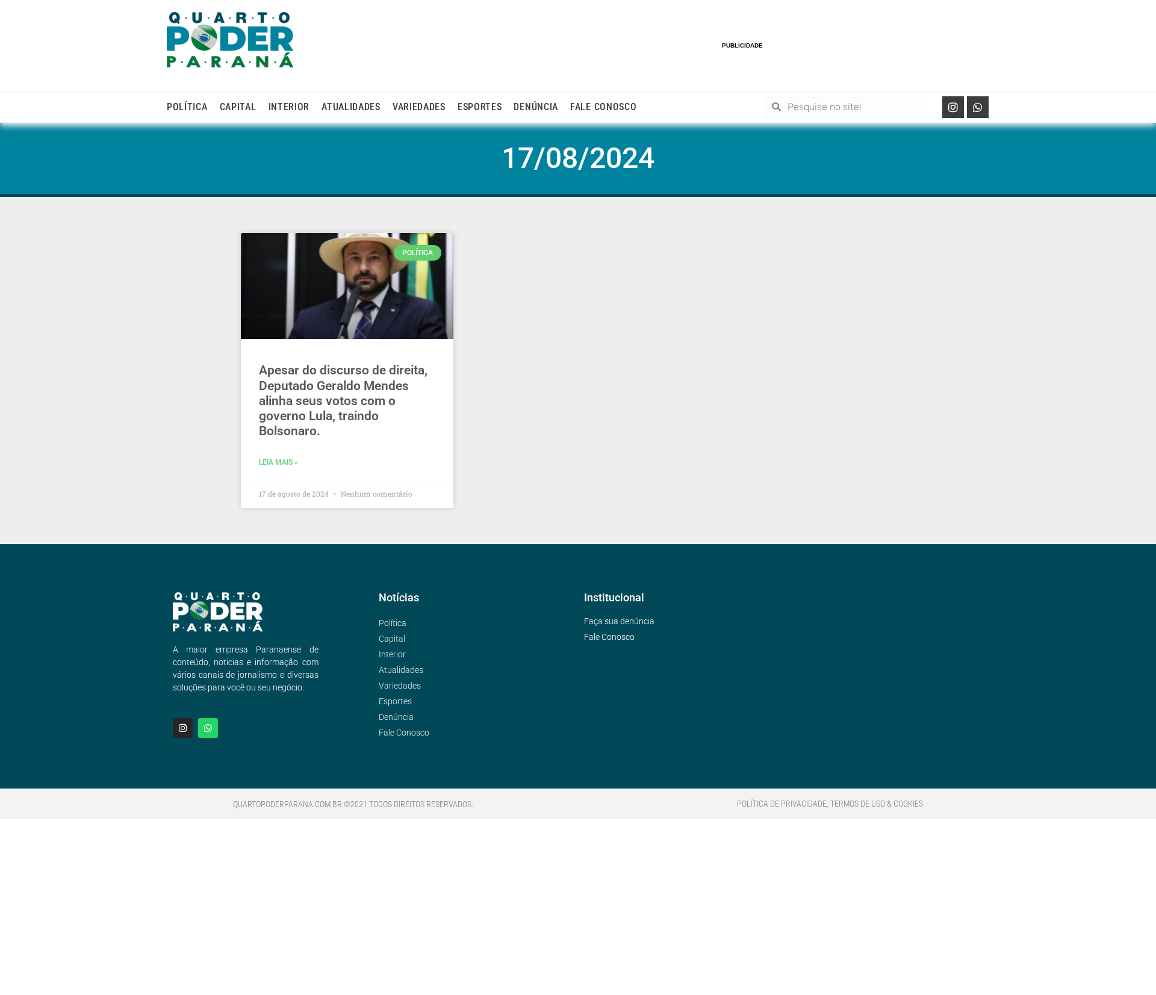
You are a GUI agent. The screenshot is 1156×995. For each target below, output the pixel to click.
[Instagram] (953, 107)
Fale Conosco (603, 107)
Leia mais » (278, 462)
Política (187, 107)
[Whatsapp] (978, 107)
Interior (289, 107)
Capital (238, 107)
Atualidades (351, 107)
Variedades (419, 107)
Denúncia (536, 107)
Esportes (480, 107)
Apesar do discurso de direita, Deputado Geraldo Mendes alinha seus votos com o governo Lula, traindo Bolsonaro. (343, 400)
